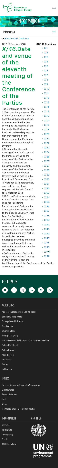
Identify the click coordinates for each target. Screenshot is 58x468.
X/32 (47, 188)
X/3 (46, 57)
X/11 (46, 93)
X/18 (46, 125)
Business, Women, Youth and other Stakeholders (21, 385)
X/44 (47, 242)
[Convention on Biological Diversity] (17, 7)
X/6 (46, 70)
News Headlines (8, 354)
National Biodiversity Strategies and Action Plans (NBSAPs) (25, 340)
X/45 (47, 247)
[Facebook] (15, 290)
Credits (5, 439)
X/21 (46, 138)
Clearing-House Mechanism (12, 321)
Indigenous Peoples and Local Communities (18, 409)
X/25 (47, 156)
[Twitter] (24, 290)
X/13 (46, 102)
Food (4, 399)
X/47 (46, 256)
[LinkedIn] (33, 290)
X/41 (46, 229)
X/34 (47, 197)
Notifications (7, 359)
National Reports (8, 350)
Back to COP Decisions (17, 38)
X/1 (46, 48)
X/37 (46, 210)
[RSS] (51, 290)
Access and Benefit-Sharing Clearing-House (19, 311)
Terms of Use (7, 429)
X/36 (47, 206)
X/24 (47, 152)
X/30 (47, 179)
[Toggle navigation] (54, 8)
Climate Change (8, 389)
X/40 (47, 224)
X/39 (47, 220)
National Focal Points (10, 345)
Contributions (7, 326)
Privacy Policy (7, 434)
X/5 (46, 66)
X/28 (47, 170)
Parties (5, 364)
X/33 (47, 192)
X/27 (46, 165)
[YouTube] (6, 290)
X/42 (47, 233)
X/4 (46, 61)
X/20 (47, 134)
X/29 (47, 174)
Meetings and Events (10, 335)
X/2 (46, 52)
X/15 (46, 111)
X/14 (46, 107)
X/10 (46, 88)
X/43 (47, 238)
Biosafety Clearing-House (12, 316)
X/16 (46, 115)
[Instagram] (42, 290)
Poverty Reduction (9, 394)
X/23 (47, 147)
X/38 (47, 215)
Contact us (6, 425)
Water (4, 404)
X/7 (46, 75)
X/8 (46, 79)
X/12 (46, 97)
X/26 (47, 161)
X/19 (46, 129)
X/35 (47, 202)
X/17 (46, 120)
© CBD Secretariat (9, 444)
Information (9, 32)
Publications (7, 369)
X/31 (46, 183)
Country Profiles (8, 331)
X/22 (47, 143)
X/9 (46, 84)
